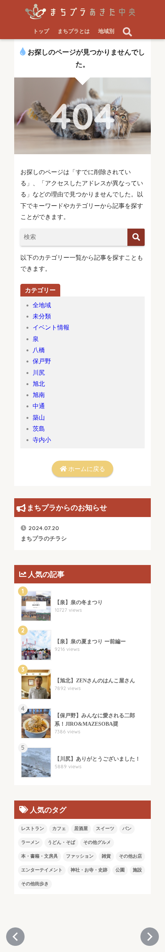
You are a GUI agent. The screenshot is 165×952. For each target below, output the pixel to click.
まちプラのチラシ (44, 533)
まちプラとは (74, 31)
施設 (137, 870)
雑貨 (106, 856)
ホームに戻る (86, 469)
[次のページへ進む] (149, 936)
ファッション (80, 856)
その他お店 (130, 856)
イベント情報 (51, 327)
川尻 (39, 372)
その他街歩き (35, 883)
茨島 (39, 428)
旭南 (39, 395)
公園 (120, 870)
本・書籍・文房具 (39, 856)
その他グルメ (97, 842)
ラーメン (30, 842)
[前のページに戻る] (15, 936)
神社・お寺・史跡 (89, 870)
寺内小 (42, 439)
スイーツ (105, 828)
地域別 (106, 31)
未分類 (42, 316)
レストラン (32, 828)
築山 (39, 417)
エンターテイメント (42, 870)
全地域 (42, 305)
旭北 (39, 383)
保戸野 (42, 361)
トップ (41, 31)
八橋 (39, 350)
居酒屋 (81, 828)
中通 (39, 406)
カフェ (59, 828)
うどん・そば (61, 842)
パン (127, 828)
